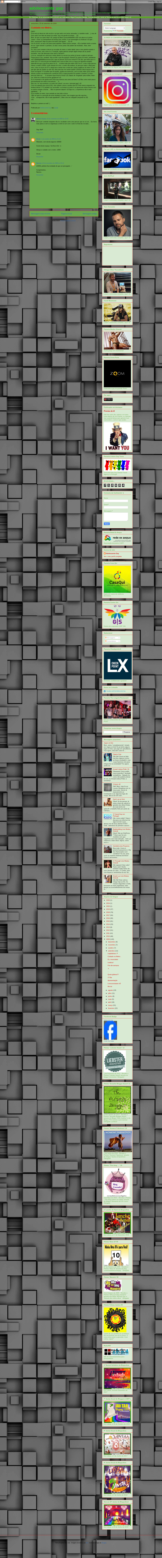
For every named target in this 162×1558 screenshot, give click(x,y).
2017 (108, 915)
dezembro (112, 942)
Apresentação (112, 980)
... (108, 971)
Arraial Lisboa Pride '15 (121, 769)
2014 (108, 924)
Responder (39, 132)
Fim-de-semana (113, 965)
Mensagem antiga (90, 214)
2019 (108, 909)
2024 (108, 903)
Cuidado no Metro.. (114, 956)
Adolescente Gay (112, 553)
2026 (108, 900)
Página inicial (66, 214)
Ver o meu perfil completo (113, 556)
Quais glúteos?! (113, 974)
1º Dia (110, 977)
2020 (108, 906)
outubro (111, 948)
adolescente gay (46, 8)
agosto (110, 990)
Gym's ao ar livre (119, 799)
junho (110, 996)
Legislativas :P (113, 953)
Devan (38, 139)
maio (110, 999)
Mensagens (110, 638)
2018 (108, 912)
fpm (87, 1543)
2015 (108, 921)
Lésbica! (111, 962)
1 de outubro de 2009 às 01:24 (51, 139)
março (110, 1005)
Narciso (39, 163)
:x (108, 968)
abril (110, 1002)
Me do (110, 986)
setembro (111, 951)
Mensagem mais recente (40, 214)
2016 (108, 918)
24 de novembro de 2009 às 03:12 (53, 163)
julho (110, 993)
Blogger (104, 1543)
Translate (120, 31)
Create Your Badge (109, 1041)
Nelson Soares (41, 119)
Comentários (111, 641)
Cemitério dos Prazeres (121, 846)
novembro (112, 945)
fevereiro (111, 1008)
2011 (108, 933)
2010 (108, 936)
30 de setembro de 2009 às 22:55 (57, 119)
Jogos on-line (108, 743)
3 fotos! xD (116, 784)
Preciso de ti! (109, 411)
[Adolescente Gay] (110, 1039)
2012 (108, 930)
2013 (108, 927)
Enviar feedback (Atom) (68, 221)
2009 (108, 939)
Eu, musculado (113, 959)
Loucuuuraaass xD (114, 983)
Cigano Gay (117, 754)
